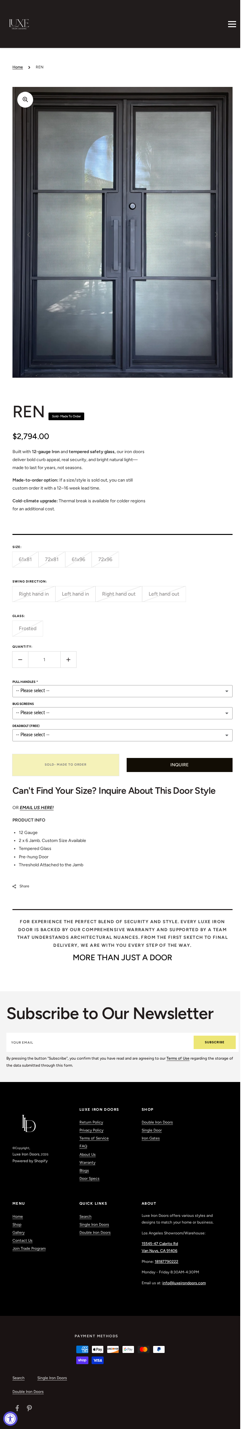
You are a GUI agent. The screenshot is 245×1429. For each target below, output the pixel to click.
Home (17, 67)
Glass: (18, 616)
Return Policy (91, 1122)
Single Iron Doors (94, 1224)
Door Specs (89, 1178)
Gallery (18, 1232)
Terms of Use (178, 1058)
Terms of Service (94, 1138)
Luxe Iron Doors (26, 1154)
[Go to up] (232, 1421)
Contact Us (22, 1240)
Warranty (87, 1162)
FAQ (83, 1146)
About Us (87, 1154)
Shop (16, 1224)
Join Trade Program (29, 1248)
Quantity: (22, 647)
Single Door (152, 1130)
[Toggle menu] (232, 24)
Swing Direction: (29, 581)
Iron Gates (151, 1138)
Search (85, 1216)
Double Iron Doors (157, 1122)
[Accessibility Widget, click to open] (10, 1418)
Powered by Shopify (30, 1161)
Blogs (84, 1170)
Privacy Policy (91, 1130)
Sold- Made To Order (65, 764)
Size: (17, 547)
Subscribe (215, 1042)
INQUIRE (179, 765)
